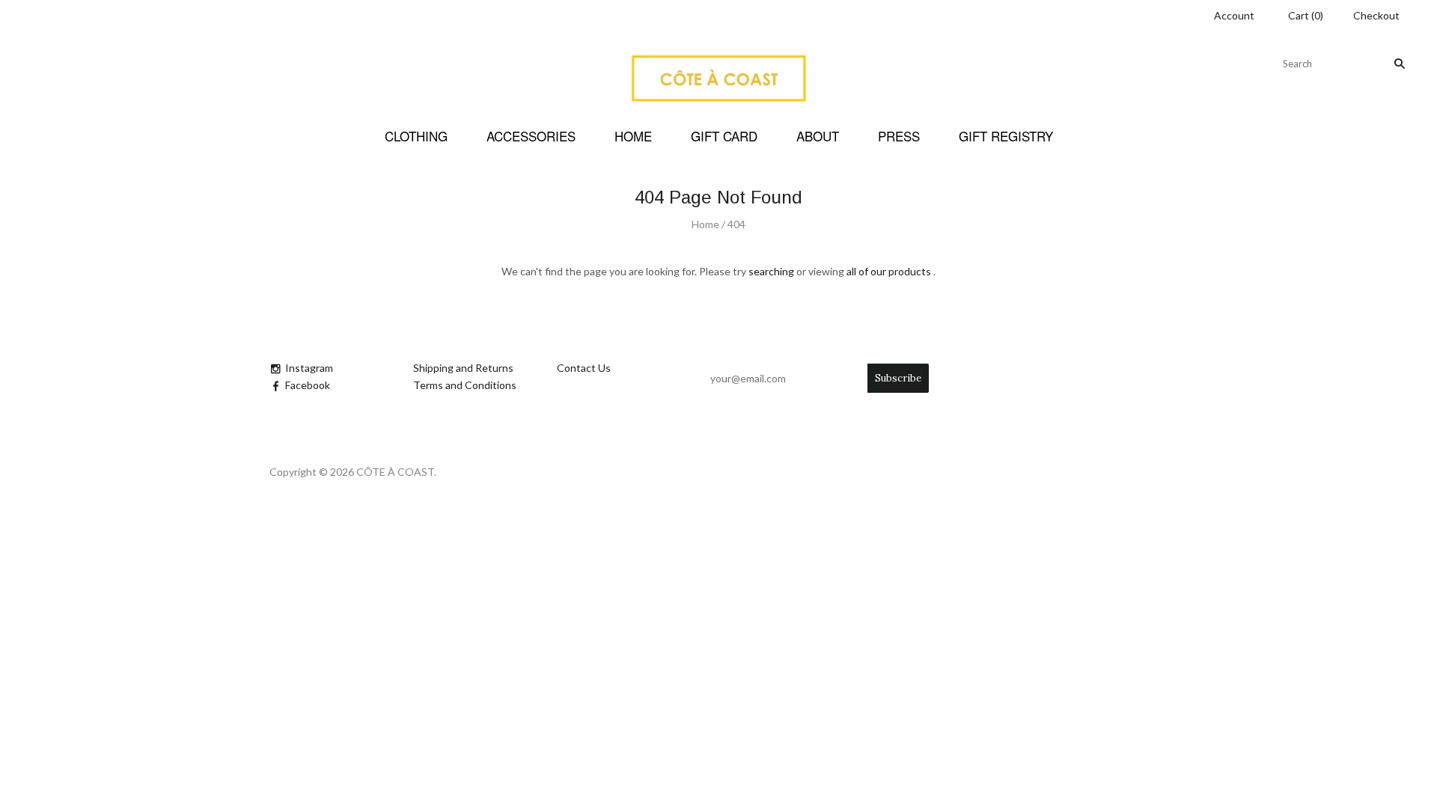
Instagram (309, 367)
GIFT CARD (724, 135)
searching (771, 271)
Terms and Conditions (464, 385)
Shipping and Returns (463, 367)
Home (705, 224)
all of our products (888, 271)
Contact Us (584, 367)
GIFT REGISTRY (1006, 135)
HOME (633, 135)
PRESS (899, 135)
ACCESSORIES (531, 135)
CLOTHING (416, 135)
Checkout (1376, 15)
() (1305, 15)
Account (1234, 15)
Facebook (307, 385)
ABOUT (817, 135)
